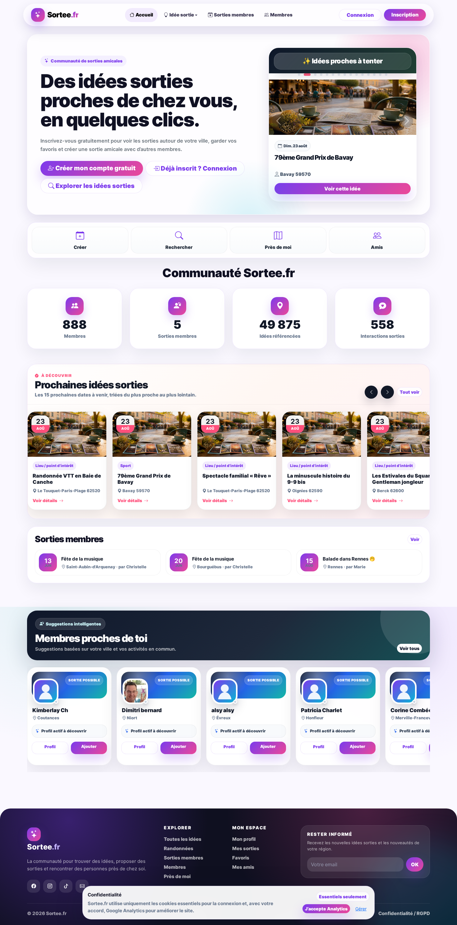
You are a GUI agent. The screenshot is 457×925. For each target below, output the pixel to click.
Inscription (404, 14)
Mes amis (243, 867)
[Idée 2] (307, 74)
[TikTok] (65, 886)
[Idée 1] (299, 74)
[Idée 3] (315, 74)
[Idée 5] (327, 74)
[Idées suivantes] (387, 392)
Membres (281, 15)
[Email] (82, 886)
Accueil (144, 15)
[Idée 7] (339, 74)
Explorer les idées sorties (95, 186)
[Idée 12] (368, 74)
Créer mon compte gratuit (95, 168)
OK (414, 864)
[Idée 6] (333, 74)
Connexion (360, 15)
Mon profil (244, 839)
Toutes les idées (182, 839)
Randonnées (178, 848)
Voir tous (409, 648)
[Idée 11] (362, 74)
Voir (414, 539)
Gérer (361, 908)
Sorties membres (234, 15)
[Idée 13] (374, 74)
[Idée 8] (345, 74)
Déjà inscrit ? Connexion (199, 168)
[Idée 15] (386, 74)
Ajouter (89, 746)
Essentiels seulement (343, 896)
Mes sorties (245, 848)
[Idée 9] (350, 74)
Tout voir (409, 392)
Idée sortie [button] (181, 15)
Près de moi (177, 876)
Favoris (240, 858)
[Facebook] (33, 886)
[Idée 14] (380, 74)
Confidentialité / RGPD (404, 913)
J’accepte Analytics (326, 908)
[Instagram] (49, 886)
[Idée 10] (356, 74)
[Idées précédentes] (371, 392)
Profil (50, 746)
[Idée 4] (321, 74)
